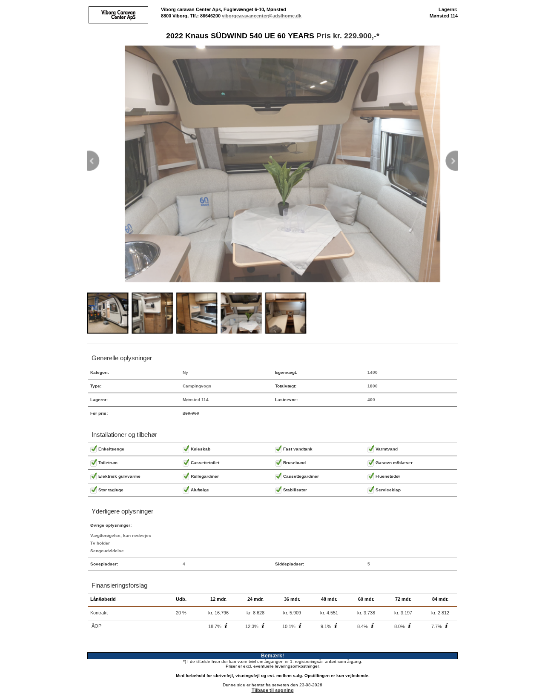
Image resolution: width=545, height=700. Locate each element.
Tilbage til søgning (273, 690)
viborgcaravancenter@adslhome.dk (261, 15)
